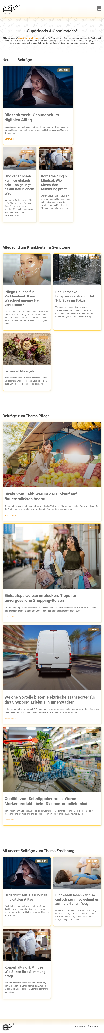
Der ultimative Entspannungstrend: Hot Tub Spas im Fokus (74, 296)
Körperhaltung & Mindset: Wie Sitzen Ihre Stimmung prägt (25, 971)
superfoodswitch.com (28, 38)
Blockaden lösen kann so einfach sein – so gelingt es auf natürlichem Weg (19, 184)
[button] (99, 8)
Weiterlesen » (10, 139)
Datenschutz (94, 1026)
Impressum (79, 1026)
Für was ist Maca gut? (19, 371)
